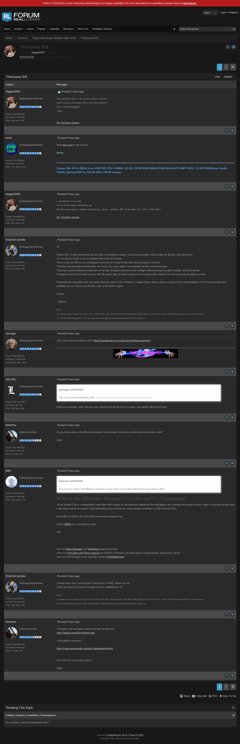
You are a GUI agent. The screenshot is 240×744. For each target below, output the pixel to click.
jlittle (8, 470)
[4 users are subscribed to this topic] (233, 46)
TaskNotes (93, 549)
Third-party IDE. (90, 38)
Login (223, 12)
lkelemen (11, 425)
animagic (11, 333)
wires (9, 137)
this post (67, 145)
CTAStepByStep (115, 557)
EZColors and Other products (84, 553)
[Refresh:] (234, 715)
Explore (19, 29)
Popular (41, 29)
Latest (30, 29)
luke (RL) (11, 379)
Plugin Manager (73, 549)
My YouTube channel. (68, 122)
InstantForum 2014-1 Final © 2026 (125, 735)
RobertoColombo (15, 239)
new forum (189, 3)
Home (7, 29)
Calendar (54, 29)
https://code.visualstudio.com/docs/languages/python (85, 648)
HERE (67, 524)
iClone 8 (22, 38)
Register (233, 12)
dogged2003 (37, 52)
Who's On (83, 29)
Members (68, 29)
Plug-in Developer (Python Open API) (54, 38)
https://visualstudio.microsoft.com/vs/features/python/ (121, 340)
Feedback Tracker (102, 29)
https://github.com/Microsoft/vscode (76, 633)
